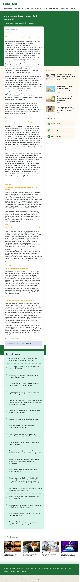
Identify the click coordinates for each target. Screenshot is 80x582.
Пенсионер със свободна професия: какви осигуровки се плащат (23, 376)
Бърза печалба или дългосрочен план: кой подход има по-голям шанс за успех (23, 359)
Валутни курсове (56, 136)
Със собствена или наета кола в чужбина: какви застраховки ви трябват (24, 384)
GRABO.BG (45, 568)
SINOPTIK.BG (29, 568)
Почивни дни (55, 130)
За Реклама (14, 579)
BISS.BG (6, 571)
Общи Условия (24, 579)
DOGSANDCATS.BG (66, 568)
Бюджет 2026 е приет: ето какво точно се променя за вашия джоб (24, 412)
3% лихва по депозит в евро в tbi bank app (24, 419)
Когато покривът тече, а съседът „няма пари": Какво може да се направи (24, 523)
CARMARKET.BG (54, 568)
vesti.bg (14, 537)
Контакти (60, 579)
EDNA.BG (12, 568)
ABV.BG (6, 568)
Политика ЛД (35, 579)
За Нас (6, 579)
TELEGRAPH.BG (14, 571)
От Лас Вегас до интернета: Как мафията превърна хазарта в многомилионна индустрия (24, 461)
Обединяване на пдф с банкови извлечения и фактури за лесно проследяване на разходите (25, 452)
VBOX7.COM (20, 568)
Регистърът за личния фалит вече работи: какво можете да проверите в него (24, 393)
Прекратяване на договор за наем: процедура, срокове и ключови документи (25, 506)
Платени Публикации (48, 579)
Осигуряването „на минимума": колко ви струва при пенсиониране (23, 426)
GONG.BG (37, 568)
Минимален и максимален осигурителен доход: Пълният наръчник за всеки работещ (24, 435)
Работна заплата (56, 124)
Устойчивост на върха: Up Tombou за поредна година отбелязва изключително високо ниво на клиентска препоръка (25, 402)
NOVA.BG (23, 571)
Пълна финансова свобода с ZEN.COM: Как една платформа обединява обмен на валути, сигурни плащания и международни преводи (25, 480)
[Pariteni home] (10, 4)
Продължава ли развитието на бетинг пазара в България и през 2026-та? (25, 489)
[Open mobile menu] (74, 4)
